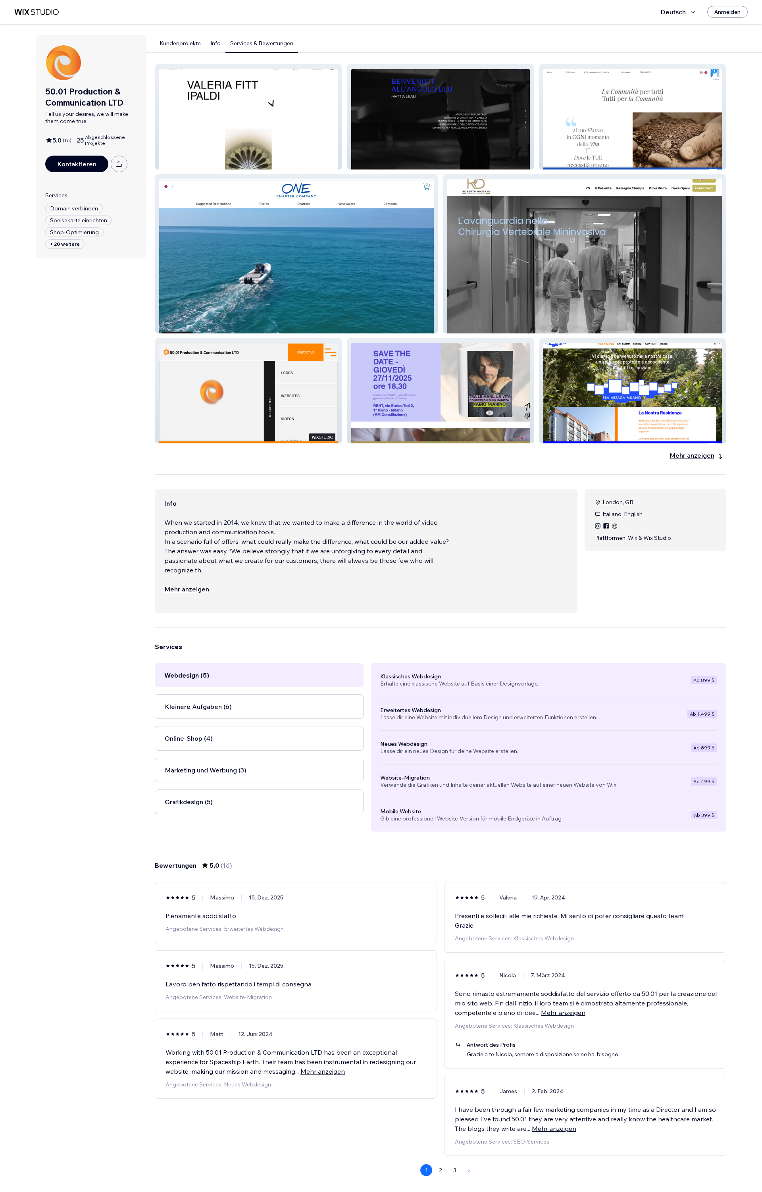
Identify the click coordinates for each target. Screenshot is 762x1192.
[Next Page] (469, 1170)
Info (215, 43)
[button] (248, 116)
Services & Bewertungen (261, 43)
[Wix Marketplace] (36, 12)
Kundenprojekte (180, 43)
